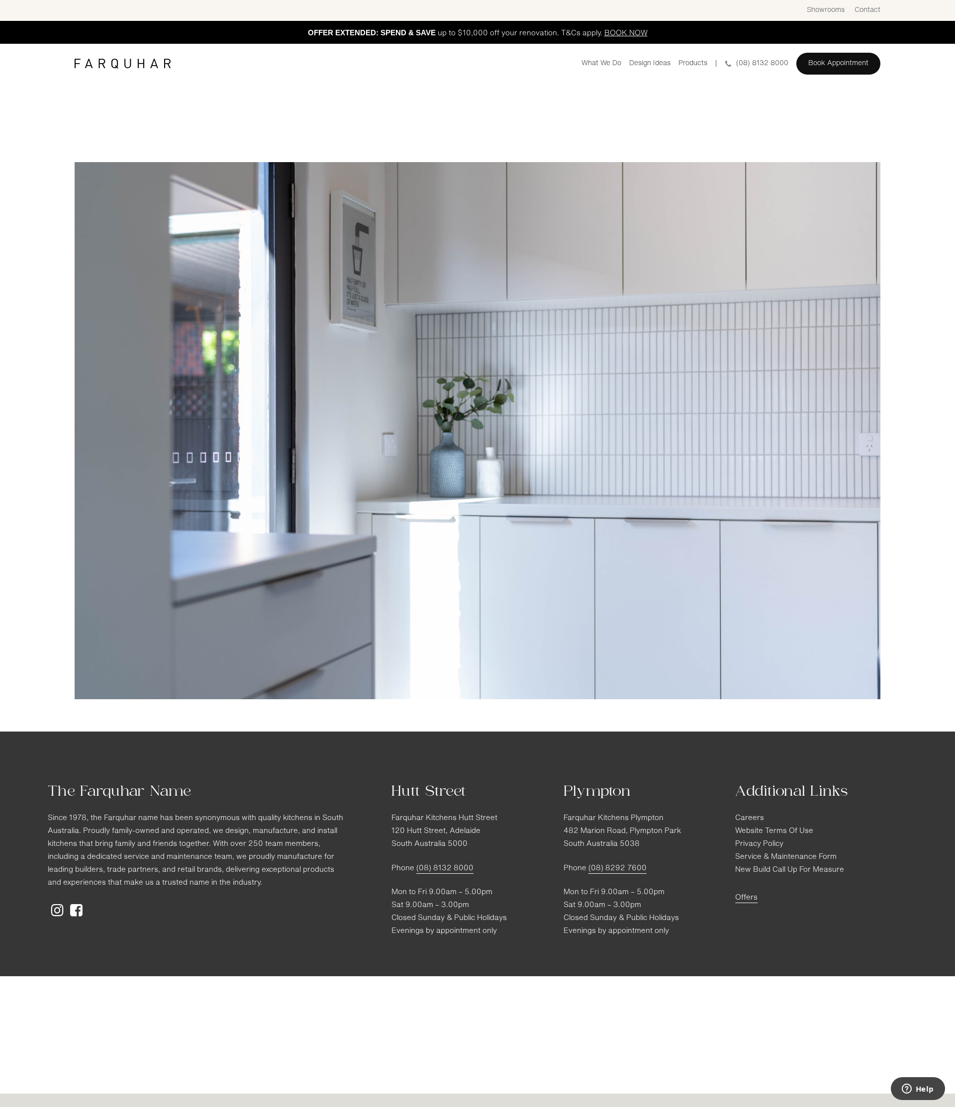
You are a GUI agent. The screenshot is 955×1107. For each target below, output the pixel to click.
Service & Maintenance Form (786, 857)
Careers (749, 818)
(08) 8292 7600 (617, 868)
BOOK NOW (626, 33)
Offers (746, 898)
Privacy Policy (759, 844)
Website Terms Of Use (774, 831)
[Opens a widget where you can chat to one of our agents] (917, 1089)
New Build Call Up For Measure (789, 870)
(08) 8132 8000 (445, 868)
